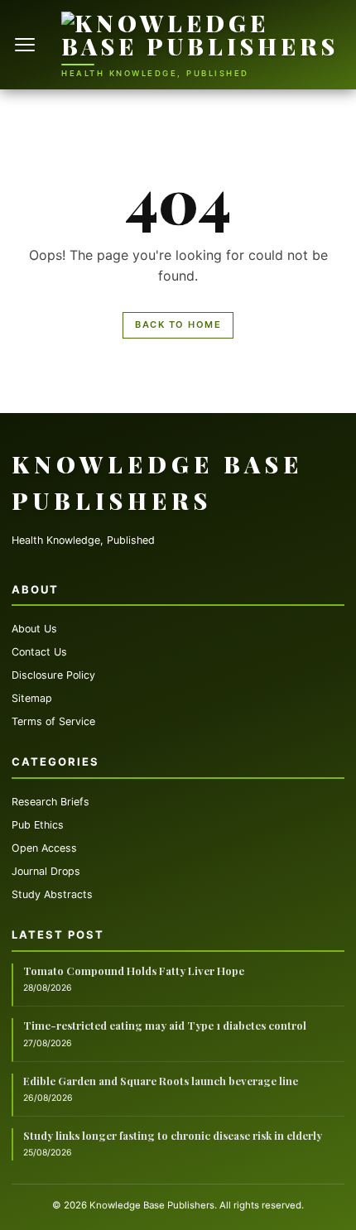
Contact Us (39, 652)
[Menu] (26, 45)
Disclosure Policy (53, 675)
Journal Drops (46, 871)
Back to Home (178, 324)
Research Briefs (50, 801)
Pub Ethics (38, 825)
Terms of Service (53, 721)
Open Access (44, 848)
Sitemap (32, 698)
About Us (34, 628)
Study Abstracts (52, 894)
